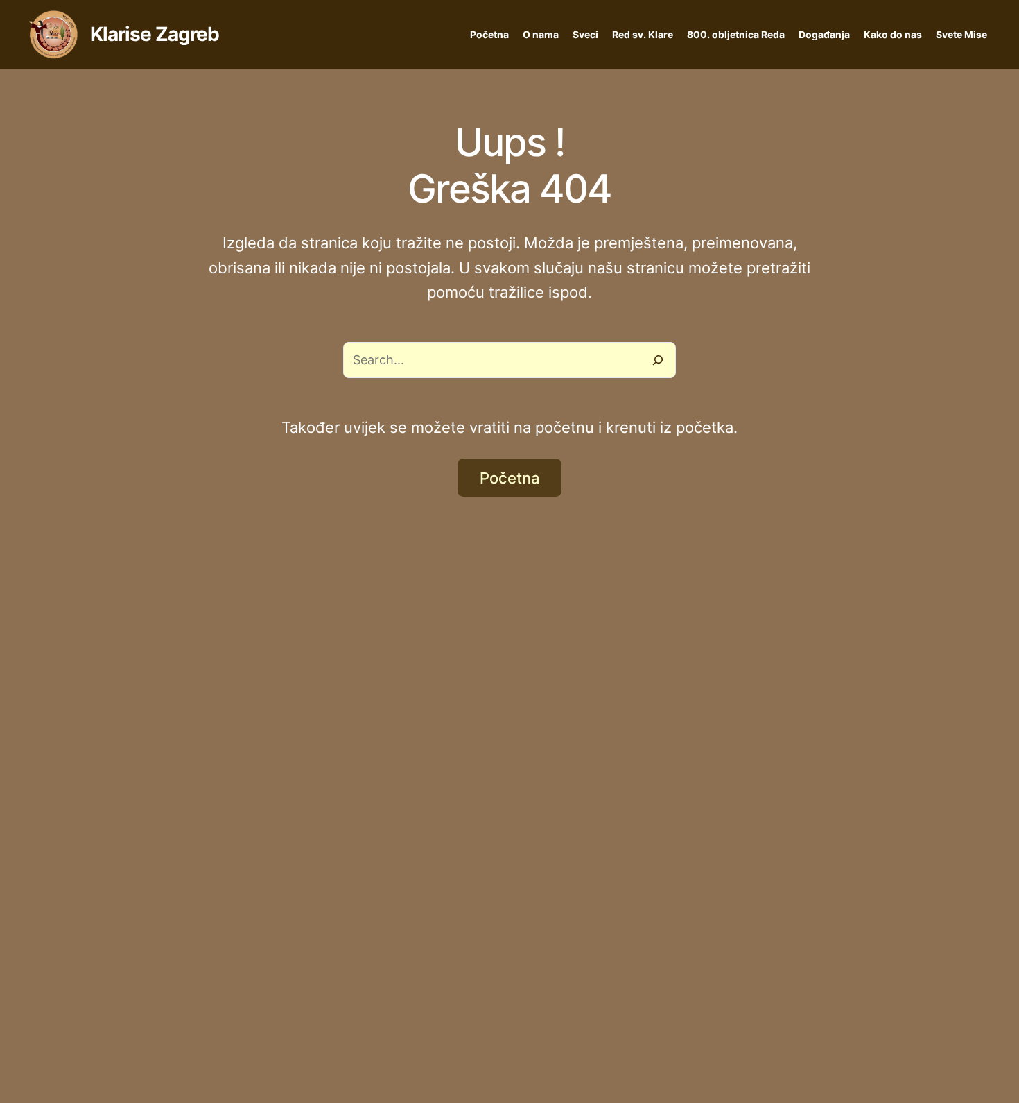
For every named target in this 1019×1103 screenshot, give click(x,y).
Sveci (585, 34)
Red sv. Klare (642, 34)
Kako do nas (893, 34)
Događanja (824, 34)
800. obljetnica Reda (736, 34)
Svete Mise (961, 34)
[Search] (657, 360)
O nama (541, 34)
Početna (489, 34)
